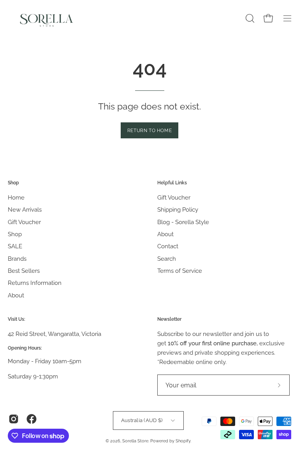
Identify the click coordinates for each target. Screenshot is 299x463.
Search (166, 258)
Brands (17, 258)
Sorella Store (135, 441)
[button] (249, 18)
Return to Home (149, 130)
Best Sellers (24, 270)
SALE (15, 246)
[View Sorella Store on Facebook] (31, 419)
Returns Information (35, 283)
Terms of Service (179, 270)
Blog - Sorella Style (183, 222)
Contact (167, 246)
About (16, 295)
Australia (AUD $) (142, 420)
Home (16, 197)
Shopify (183, 441)
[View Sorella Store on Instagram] (13, 419)
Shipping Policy (177, 210)
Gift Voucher (24, 222)
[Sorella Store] (47, 18)
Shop (13, 183)
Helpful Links (172, 183)
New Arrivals (25, 210)
